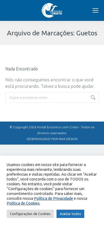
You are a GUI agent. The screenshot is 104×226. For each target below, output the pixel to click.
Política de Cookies (23, 203)
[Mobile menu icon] (95, 10)
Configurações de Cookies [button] (30, 214)
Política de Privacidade (53, 198)
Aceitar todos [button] (70, 214)
